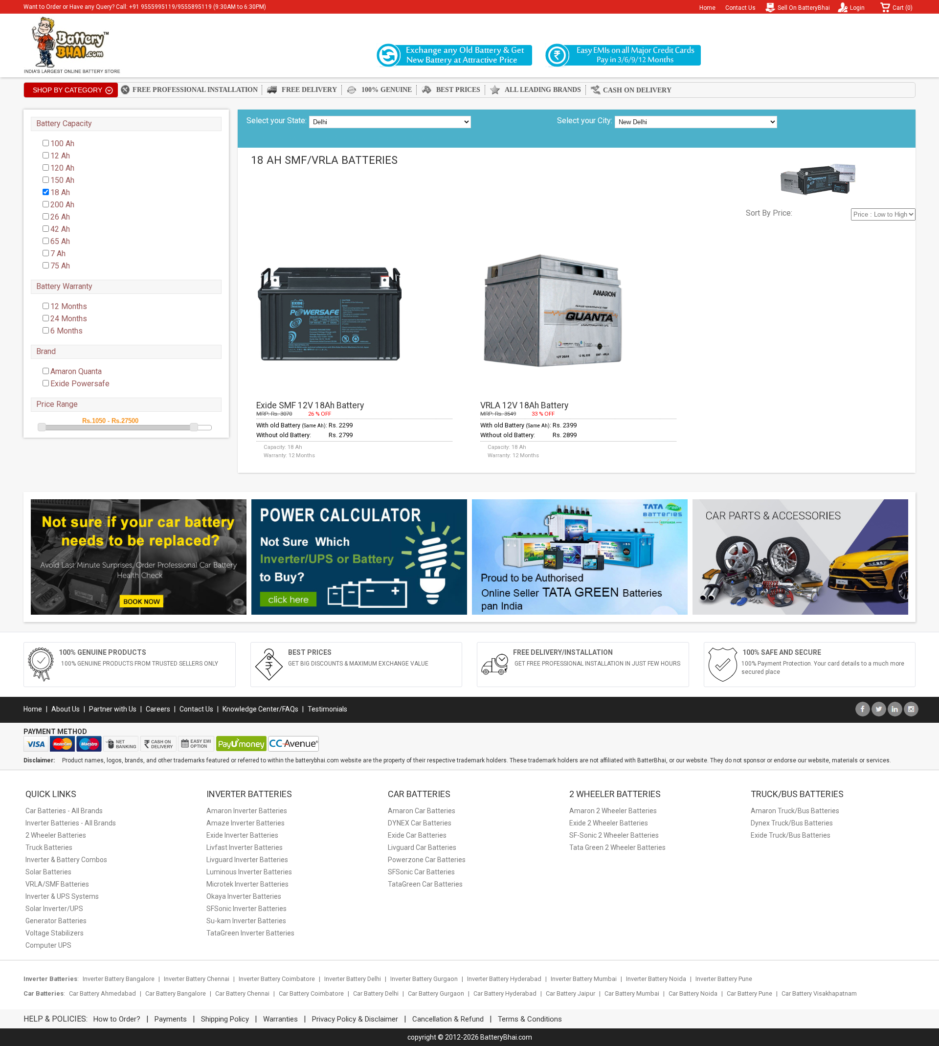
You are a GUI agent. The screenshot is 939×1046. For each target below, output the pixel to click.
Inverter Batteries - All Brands (70, 823)
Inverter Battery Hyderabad (504, 978)
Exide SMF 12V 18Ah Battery (310, 405)
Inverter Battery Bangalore (119, 978)
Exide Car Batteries (417, 835)
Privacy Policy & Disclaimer (355, 1019)
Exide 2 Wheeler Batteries (608, 823)
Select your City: (584, 120)
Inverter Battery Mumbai (584, 978)
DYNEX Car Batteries (419, 823)
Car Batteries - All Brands (64, 811)
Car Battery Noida (693, 993)
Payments (171, 1019)
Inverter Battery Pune (723, 978)
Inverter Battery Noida (656, 978)
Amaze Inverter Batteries (245, 823)
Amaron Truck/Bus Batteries (795, 811)
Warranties (280, 1019)
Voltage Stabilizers (54, 933)
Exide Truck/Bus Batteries (790, 835)
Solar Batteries (48, 872)
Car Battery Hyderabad (505, 993)
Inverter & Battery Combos (66, 860)
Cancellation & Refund (448, 1019)
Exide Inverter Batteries (242, 835)
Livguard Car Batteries (422, 847)
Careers (158, 709)
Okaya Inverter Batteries (243, 896)
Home (707, 7)
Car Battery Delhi (376, 993)
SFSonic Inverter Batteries (246, 908)
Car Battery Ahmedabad (102, 993)
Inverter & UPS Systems (62, 896)
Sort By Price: (769, 213)
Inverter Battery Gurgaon (424, 978)
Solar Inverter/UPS (54, 908)
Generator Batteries (56, 921)
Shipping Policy (225, 1019)
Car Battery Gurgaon (436, 993)
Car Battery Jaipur (570, 993)
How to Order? (116, 1019)
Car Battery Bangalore (175, 993)
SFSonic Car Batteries (421, 872)
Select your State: (276, 120)
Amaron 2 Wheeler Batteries (613, 811)
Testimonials (327, 709)
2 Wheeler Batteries (55, 835)
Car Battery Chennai (242, 993)
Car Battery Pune (749, 993)
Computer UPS (48, 945)
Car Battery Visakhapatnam (819, 993)
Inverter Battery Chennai (196, 978)
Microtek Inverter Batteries (247, 884)
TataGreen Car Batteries (425, 884)
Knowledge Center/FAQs (260, 709)
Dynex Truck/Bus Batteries (792, 823)
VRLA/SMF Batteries (57, 884)
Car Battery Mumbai (631, 993)
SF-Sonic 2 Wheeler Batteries (614, 835)
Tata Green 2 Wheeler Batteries (617, 847)
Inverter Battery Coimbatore (277, 978)
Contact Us (740, 7)
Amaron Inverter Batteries (246, 811)
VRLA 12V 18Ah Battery (524, 405)
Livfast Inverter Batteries (244, 847)
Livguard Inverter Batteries (247, 860)
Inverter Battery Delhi (352, 978)
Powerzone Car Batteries (427, 860)
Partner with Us (112, 709)
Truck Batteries (48, 847)
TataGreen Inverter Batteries (250, 933)
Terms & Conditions (530, 1019)
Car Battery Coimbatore (311, 993)
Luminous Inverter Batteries (249, 872)
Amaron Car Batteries (421, 811)
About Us (65, 709)
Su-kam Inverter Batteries (246, 921)
